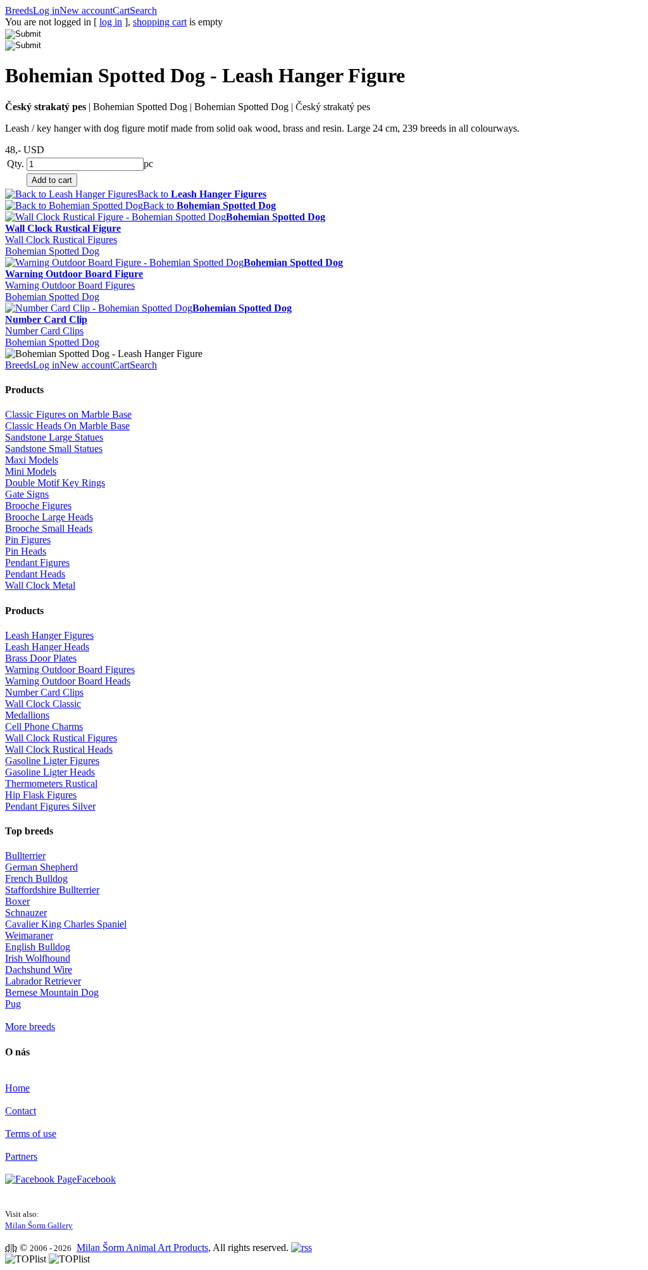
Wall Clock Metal (40, 585)
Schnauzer (26, 912)
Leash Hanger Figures (49, 635)
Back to (201, 194)
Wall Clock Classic (43, 703)
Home (17, 1088)
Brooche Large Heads (49, 517)
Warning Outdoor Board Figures (70, 285)
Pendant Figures (37, 562)
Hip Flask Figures (41, 794)
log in (110, 21)
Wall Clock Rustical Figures (61, 239)
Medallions (27, 715)
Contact (20, 1110)
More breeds (30, 1026)
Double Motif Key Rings (55, 482)
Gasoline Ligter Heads (50, 772)
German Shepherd (41, 867)
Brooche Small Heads (48, 528)
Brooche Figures (38, 505)
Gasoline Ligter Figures (52, 760)
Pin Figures (28, 539)
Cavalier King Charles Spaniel (66, 924)
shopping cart (160, 21)
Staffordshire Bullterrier (52, 889)
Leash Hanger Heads (47, 646)
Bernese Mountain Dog (52, 992)
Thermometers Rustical (51, 783)
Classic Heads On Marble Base (67, 425)
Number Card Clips (44, 330)
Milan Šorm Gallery (39, 1225)
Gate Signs (27, 494)
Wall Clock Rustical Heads (59, 749)
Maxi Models (31, 460)
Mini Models (30, 471)
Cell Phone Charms (44, 726)
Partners (21, 1156)
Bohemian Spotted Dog (52, 251)
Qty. (15, 163)
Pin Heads (25, 551)
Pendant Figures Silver (50, 806)
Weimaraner (29, 935)
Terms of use (30, 1133)
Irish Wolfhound (37, 958)
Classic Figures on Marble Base (68, 414)
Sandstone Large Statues (54, 437)
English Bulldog (37, 946)
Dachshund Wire (38, 969)
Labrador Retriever (43, 981)
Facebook (96, 1179)
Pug (13, 1003)
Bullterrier (25, 855)
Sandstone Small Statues (54, 448)
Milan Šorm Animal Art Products (142, 1247)
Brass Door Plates (41, 658)
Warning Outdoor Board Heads (67, 681)
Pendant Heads (35, 574)
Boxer (17, 901)
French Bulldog (36, 878)
